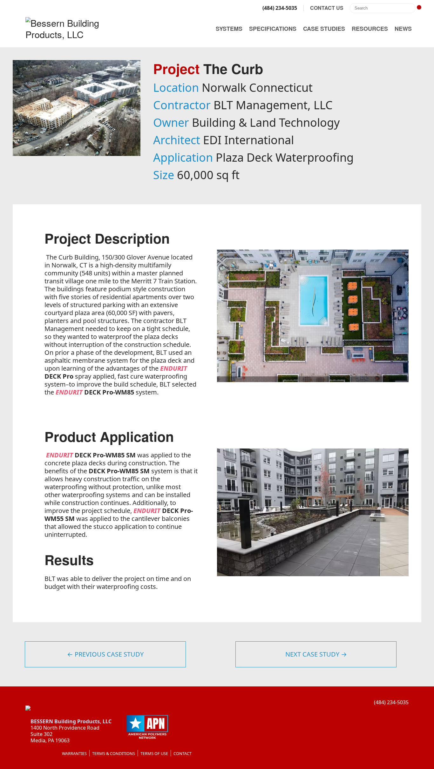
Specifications (272, 28)
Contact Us (326, 8)
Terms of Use (154, 753)
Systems (229, 28)
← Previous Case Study (105, 654)
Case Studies (324, 28)
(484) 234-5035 (279, 7)
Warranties (74, 753)
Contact (182, 753)
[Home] (76, 28)
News (403, 28)
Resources (370, 28)
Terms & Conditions (113, 753)
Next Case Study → (316, 654)
